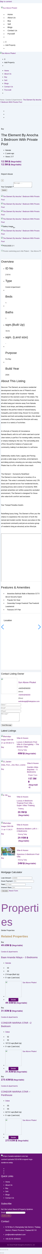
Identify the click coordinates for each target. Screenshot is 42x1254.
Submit (4, 190)
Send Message (6, 725)
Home (10, 14)
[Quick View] (3, 948)
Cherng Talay (22, 750)
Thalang (21, 809)
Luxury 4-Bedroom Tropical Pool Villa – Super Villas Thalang (26, 803)
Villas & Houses (22, 738)
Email (3, 1212)
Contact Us (12, 30)
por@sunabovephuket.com (15, 1235)
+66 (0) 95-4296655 (13, 1239)
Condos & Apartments (13, 100)
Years (3, 884)
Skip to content (6, 2)
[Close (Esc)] (1, 1249)
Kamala (8, 963)
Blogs (10, 27)
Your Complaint (7, 187)
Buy (9, 21)
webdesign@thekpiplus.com (29, 701)
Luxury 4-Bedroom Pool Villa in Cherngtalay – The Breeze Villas (28, 744)
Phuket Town (32, 775)
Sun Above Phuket (27, 682)
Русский (11, 34)
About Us (12, 18)
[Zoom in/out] (7, 1249)
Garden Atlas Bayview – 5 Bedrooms (32, 769)
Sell (9, 24)
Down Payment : (7, 881)
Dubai (7, 1032)
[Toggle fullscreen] (5, 1249)
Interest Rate (6, 888)
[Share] (3, 1249)
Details (13, 1000)
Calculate (5, 891)
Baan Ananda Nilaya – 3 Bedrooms (19, 957)
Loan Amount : (6, 878)
